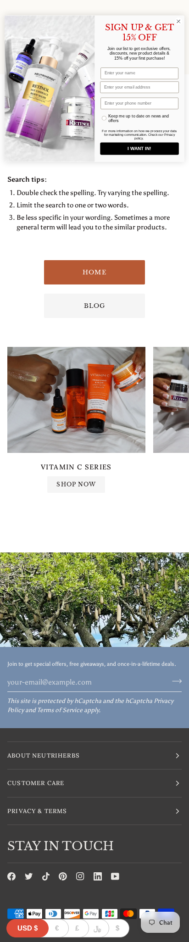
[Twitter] (29, 876)
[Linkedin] (98, 876)
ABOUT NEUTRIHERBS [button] (43, 755)
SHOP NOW (76, 484)
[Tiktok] (46, 876)
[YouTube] (115, 876)
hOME (94, 272)
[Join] (174, 681)
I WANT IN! (139, 148)
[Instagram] (80, 876)
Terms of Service (60, 710)
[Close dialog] (178, 21)
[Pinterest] (63, 876)
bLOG (95, 306)
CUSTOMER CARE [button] (35, 783)
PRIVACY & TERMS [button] (37, 811)
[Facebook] (11, 876)
